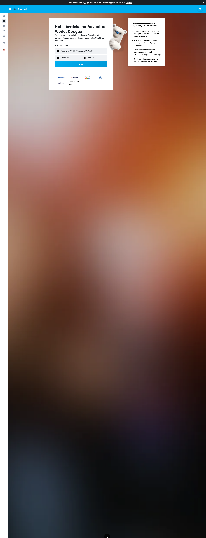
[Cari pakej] (4, 31)
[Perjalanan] (4, 43)
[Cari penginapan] (4, 21)
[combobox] (63, 45)
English (129, 2)
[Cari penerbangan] (4, 16)
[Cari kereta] (4, 26)
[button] (203, 2)
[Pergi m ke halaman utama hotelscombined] (18, 9)
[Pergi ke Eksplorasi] (4, 36)
